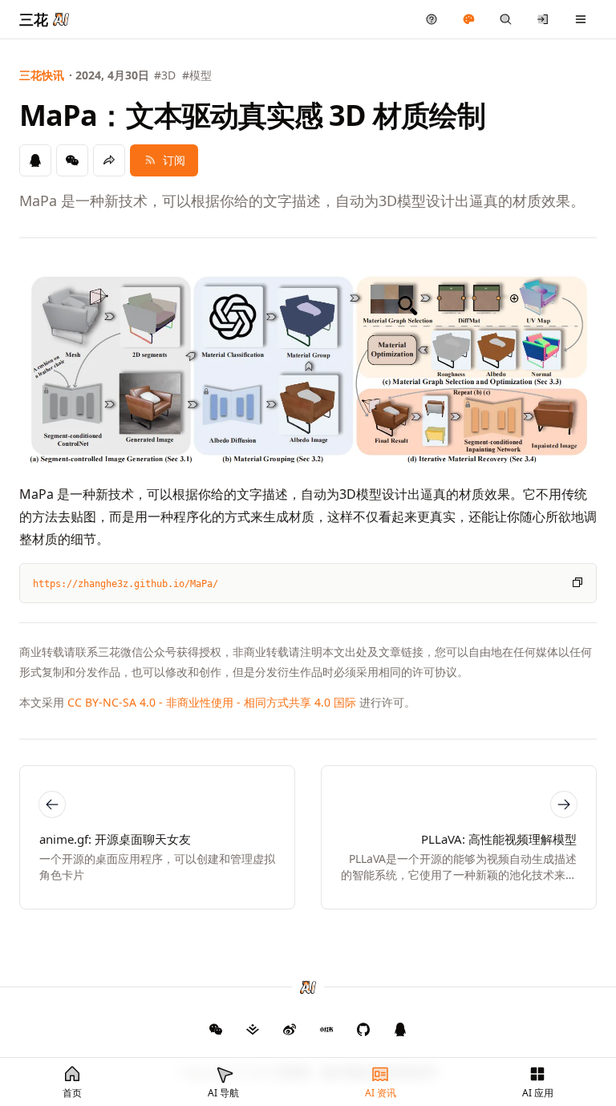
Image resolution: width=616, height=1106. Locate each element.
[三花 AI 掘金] (253, 1029)
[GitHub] (216, 1029)
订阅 (174, 160)
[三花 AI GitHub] (363, 1029)
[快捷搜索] (505, 19)
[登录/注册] (543, 19)
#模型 (197, 75)
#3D (165, 75)
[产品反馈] (431, 19)
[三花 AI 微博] (290, 1029)
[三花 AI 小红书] (326, 1029)
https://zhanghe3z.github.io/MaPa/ (125, 583)
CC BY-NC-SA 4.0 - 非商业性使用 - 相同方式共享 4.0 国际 (211, 702)
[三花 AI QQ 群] (400, 1029)
